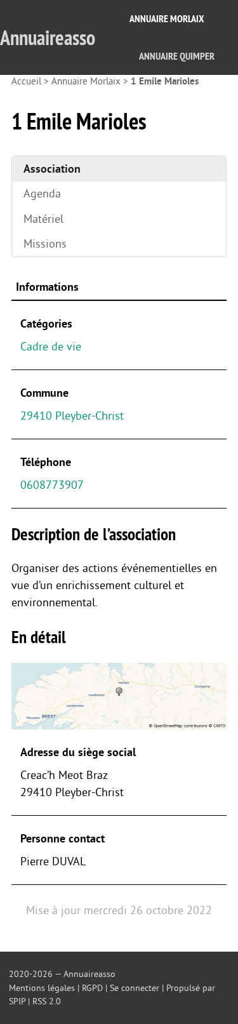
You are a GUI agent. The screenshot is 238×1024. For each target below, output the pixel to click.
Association (52, 169)
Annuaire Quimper (177, 56)
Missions (45, 243)
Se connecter (134, 988)
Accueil (26, 81)
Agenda (42, 193)
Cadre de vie (50, 346)
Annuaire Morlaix (166, 18)
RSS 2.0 (46, 1001)
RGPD (92, 988)
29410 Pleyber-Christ (72, 415)
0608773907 (52, 485)
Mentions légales (42, 988)
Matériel (43, 219)
